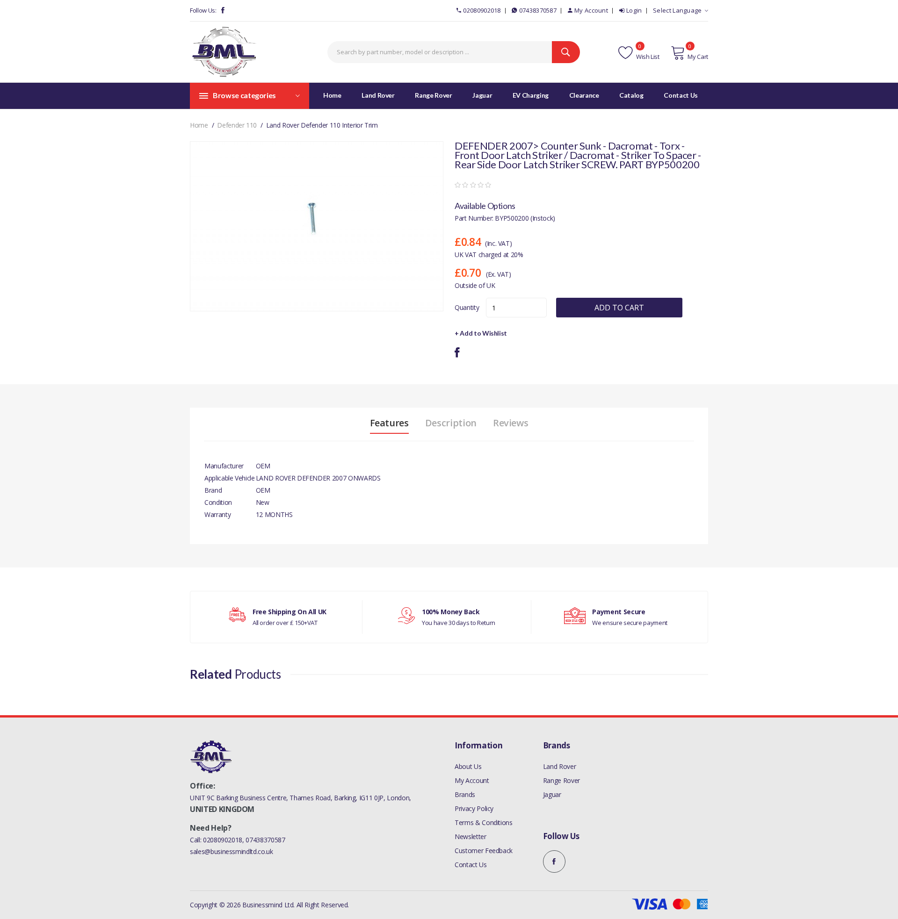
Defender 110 (237, 125)
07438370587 (538, 10)
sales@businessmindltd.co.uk (231, 851)
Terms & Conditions (484, 822)
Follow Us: (203, 10)
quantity (467, 307)
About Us (468, 766)
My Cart (698, 56)
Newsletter (470, 836)
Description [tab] (451, 423)
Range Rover (561, 780)
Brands (465, 794)
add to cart (619, 307)
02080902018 (481, 10)
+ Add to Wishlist (481, 333)
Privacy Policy (474, 808)
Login (634, 10)
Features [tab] (389, 423)
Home (332, 95)
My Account (591, 10)
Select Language (677, 10)
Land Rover (559, 766)
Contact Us (471, 864)
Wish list (647, 56)
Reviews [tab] (511, 423)
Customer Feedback (484, 850)
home (199, 125)
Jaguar (552, 794)
